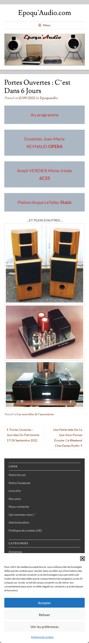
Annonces (15, 552)
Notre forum (17, 475)
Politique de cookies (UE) (25, 530)
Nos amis (15, 499)
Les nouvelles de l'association (35, 414)
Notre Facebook (19, 483)
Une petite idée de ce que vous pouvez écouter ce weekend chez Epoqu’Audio (67, 438)
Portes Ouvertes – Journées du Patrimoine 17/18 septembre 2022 (23, 435)
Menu (47, 25)
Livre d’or (15, 491)
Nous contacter (19, 506)
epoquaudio (49, 98)
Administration (19, 522)
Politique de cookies (42, 637)
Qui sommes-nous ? (22, 514)
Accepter (44, 603)
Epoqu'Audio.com (44, 12)
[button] (82, 558)
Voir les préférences (44, 627)
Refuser (44, 615)
